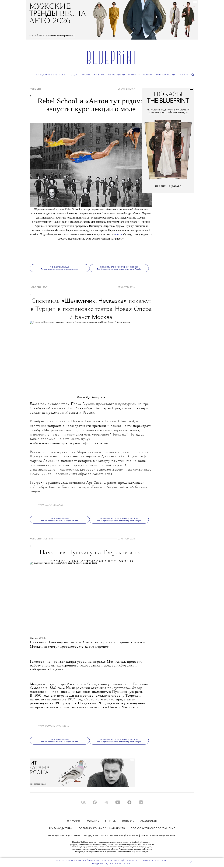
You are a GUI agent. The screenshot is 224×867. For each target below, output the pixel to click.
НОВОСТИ (35, 89)
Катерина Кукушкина (57, 726)
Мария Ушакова (54, 505)
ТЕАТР (45, 287)
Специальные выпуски (50, 75)
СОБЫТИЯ (48, 539)
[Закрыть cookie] (190, 862)
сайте (118, 234)
